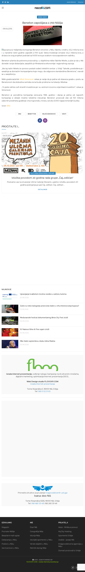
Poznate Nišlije (8, 531)
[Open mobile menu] (3, 8)
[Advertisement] (42, 266)
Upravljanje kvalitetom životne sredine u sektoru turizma (43, 294)
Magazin (5, 527)
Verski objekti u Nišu (39, 544)
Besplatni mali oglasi (10, 536)
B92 (8, 106)
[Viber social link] (45, 120)
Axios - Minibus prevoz (68, 527)
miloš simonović (49, 114)
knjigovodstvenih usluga (56, 493)
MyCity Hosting (64, 531)
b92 (19, 114)
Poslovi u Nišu (8, 544)
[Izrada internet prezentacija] (42, 364)
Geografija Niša (36, 531)
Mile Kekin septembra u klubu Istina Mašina (37, 341)
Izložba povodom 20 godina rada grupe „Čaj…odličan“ (42, 177)
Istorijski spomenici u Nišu (41, 540)
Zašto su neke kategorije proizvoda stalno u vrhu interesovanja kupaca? (49, 306)
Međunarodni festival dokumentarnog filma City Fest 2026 (44, 318)
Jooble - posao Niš (66, 540)
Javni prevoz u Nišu (10, 548)
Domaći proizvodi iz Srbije (69, 551)
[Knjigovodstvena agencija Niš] (42, 488)
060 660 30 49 (37, 503)
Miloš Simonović (27, 79)
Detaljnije (42, 189)
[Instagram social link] (5, 2)
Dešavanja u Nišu (9, 540)
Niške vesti (42, 17)
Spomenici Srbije (65, 536)
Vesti (64, 114)
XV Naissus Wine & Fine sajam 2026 (34, 329)
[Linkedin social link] (8, 2)
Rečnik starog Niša (38, 548)
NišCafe (51, 173)
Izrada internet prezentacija (42, 384)
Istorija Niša (35, 536)
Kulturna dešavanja (39, 173)
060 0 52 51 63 (44, 391)
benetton (32, 114)
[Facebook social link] (3, 2)
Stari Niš (33, 527)
